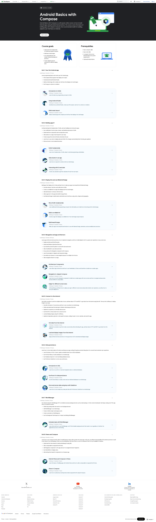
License (6, 519)
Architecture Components (56, 264)
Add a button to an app (55, 158)
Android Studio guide (109, 497)
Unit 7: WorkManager (48, 397)
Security (3, 501)
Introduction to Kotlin (55, 91)
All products (46, 513)
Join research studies (134, 502)
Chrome (22, 513)
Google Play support (134, 501)
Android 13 (81, 504)
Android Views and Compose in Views (59, 459)
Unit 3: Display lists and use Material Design (54, 180)
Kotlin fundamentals (54, 148)
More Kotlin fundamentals (56, 203)
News (2, 504)
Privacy (28, 504)
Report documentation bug (135, 499)
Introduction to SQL (54, 366)
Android (3, 497)
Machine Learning (30, 499)
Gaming (28, 497)
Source (2, 502)
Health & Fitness (30, 501)
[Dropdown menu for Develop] (37, 1)
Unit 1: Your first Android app (50, 70)
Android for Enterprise (5, 499)
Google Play (43, 1)
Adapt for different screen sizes (58, 284)
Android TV (55, 504)
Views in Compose (54, 468)
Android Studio (146, 1)
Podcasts (3, 508)
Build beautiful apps (54, 222)
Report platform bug (134, 497)
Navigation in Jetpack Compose (58, 274)
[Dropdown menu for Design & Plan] (29, 1)
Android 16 (81, 499)
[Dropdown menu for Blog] (55, 1)
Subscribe (141, 519)
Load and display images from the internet (61, 332)
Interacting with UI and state (57, 167)
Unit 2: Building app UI (48, 123)
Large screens (55, 497)
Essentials (15, 1)
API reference (107, 501)
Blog (53, 1)
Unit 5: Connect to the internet (51, 296)
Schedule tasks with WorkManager (58, 422)
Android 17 (81, 497)
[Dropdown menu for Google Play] (47, 1)
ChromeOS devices (57, 501)
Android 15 (81, 501)
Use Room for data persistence (58, 375)
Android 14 (81, 502)
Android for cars (56, 502)
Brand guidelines (13, 519)
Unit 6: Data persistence (49, 345)
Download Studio (108, 502)
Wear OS (54, 499)
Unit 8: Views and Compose (50, 434)
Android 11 (81, 508)
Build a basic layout (54, 110)
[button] (78, 72)
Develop (34, 1)
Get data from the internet (56, 323)
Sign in (153, 1)
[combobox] (123, 1)
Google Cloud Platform (36, 513)
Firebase (28, 513)
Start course (44, 35)
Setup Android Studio (55, 101)
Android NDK (107, 504)
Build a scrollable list (54, 212)
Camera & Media (30, 502)
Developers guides (108, 499)
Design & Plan (25, 1)
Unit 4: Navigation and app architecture (53, 235)
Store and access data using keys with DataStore (63, 385)
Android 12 (81, 506)
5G (27, 506)
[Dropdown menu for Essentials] (18, 1)
